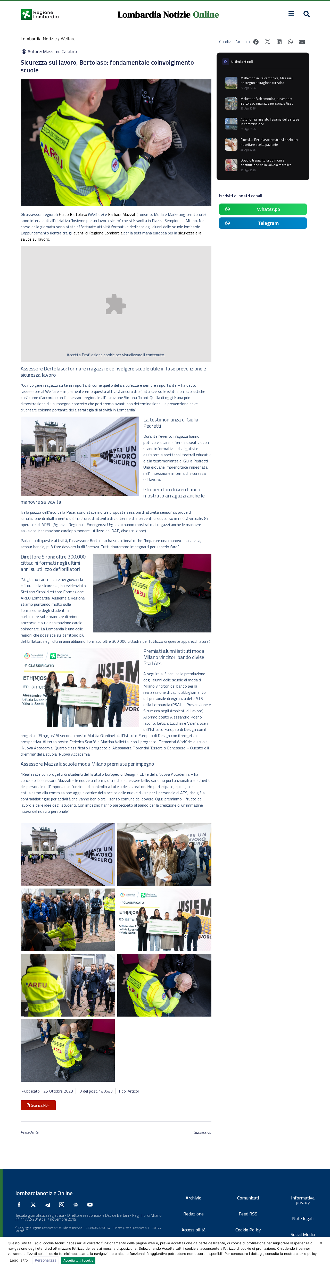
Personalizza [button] (45, 1260)
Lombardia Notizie (154, 14)
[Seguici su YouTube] (91, 1204)
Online (206, 14)
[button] (291, 14)
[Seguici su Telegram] (49, 1204)
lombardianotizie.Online (44, 1193)
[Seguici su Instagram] (63, 1204)
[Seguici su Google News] (77, 1204)
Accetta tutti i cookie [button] (78, 1260)
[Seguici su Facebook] (20, 1204)
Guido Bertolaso (73, 214)
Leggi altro (19, 1260)
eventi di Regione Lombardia (97, 233)
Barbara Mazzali (122, 214)
